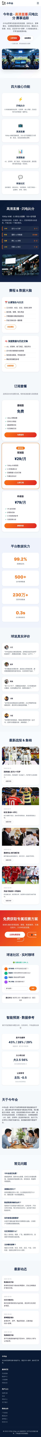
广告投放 (5, 1412)
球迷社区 (5, 1383)
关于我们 (5, 1402)
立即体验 (13, 38)
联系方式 (5, 1422)
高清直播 (5, 1373)
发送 (33, 988)
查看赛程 (27, 38)
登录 (3, 1396)
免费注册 (5, 1393)
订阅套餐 (5, 1379)
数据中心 (5, 1376)
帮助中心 (5, 1399)
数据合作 (5, 1416)
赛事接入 (5, 1419)
